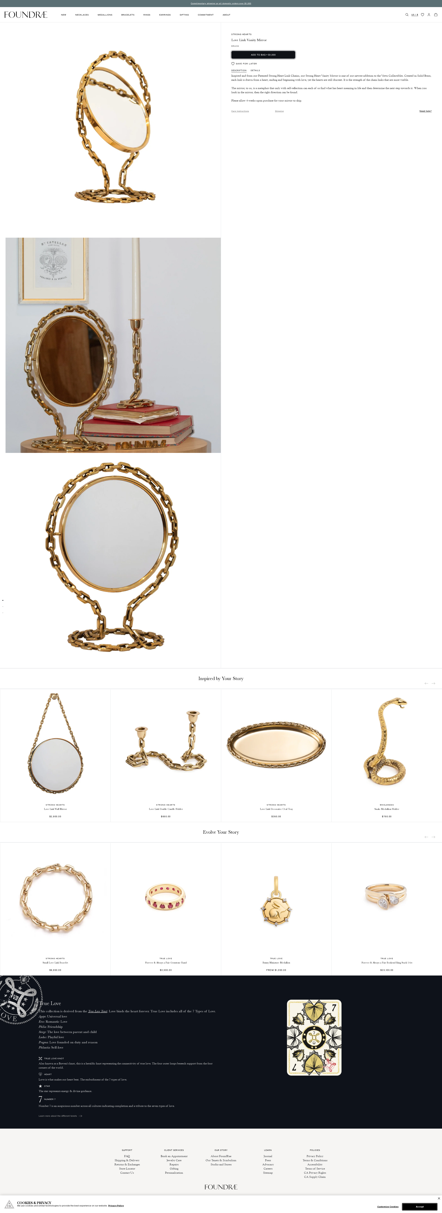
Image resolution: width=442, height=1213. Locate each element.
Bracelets (127, 15)
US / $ (414, 14)
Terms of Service (315, 1168)
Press (268, 1160)
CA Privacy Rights (315, 1172)
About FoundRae (221, 1156)
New (63, 15)
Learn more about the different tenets (58, 1115)
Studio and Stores (221, 1164)
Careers (268, 1168)
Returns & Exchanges (127, 1164)
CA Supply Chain (315, 1176)
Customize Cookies (387, 1207)
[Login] (429, 15)
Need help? (426, 111)
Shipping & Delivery (127, 1160)
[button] (407, 14)
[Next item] (433, 683)
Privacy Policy (315, 1156)
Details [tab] (255, 70)
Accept (420, 1206)
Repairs (174, 1164)
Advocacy (268, 1164)
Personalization (174, 1172)
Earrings (165, 15)
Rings (146, 15)
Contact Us (127, 1172)
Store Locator (127, 1168)
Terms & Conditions (315, 1160)
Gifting (184, 15)
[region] (221, 1204)
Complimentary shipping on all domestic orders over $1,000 (221, 3)
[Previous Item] (426, 683)
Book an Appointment (174, 1156)
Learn (268, 1150)
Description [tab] (239, 70)
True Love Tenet (97, 1011)
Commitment (206, 15)
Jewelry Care (174, 1160)
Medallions (105, 15)
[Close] (439, 1198)
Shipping (279, 111)
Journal (268, 1156)
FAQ (127, 1156)
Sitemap (268, 1172)
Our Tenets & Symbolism (221, 1160)
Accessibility (315, 1164)
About (226, 15)
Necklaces (82, 15)
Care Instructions (240, 111)
